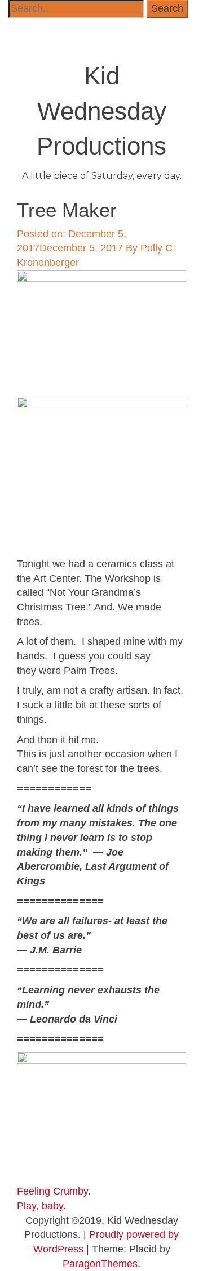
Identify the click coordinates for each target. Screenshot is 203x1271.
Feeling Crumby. (54, 1191)
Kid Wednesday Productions (101, 111)
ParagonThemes (100, 1263)
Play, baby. (41, 1205)
